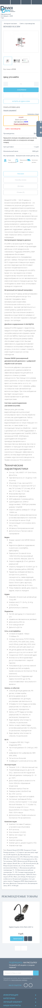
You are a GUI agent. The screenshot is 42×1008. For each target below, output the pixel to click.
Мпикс (15, 868)
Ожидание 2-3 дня (30, 850)
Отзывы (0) (20, 192)
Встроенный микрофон (20, 879)
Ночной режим (31, 863)
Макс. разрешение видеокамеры (14, 874)
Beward (9, 850)
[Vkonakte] (30, 985)
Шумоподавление (31, 881)
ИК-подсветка (12, 854)
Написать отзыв (33, 114)
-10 (16, 870)
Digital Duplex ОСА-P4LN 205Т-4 (21, 927)
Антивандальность (27, 859)
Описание (20, 174)
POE (4, 859)
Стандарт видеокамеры (25, 872)
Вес (19, 863)
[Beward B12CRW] (21, 41)
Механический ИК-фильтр (26, 861)
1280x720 (29, 874)
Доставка (20, 186)
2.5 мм (23, 866)
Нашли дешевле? (9, 110)
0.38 (24, 863)
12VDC (18, 859)
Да (19, 854)
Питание (13, 859)
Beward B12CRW (18, 850)
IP (34, 872)
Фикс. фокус (34, 857)
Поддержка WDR (18, 881)
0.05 (21, 857)
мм (19, 866)
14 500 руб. (15, 885)
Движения (13, 883)
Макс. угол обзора (19, 877)
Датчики (6, 883)
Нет (8, 859)
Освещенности (22, 883)
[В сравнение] (30, 938)
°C (13, 870)
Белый (15, 863)
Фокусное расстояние (10, 866)
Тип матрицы (7, 861)
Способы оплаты (20, 180)
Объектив (26, 857)
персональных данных (19, 980)
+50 (16, 872)
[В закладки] (26, 938)
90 (27, 877)
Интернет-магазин (10, 23)
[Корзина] (38, 11)
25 (7, 854)
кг (21, 863)
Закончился (17, 939)
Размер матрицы (9, 852)
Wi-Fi (9, 885)
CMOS (15, 861)
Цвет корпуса (7, 863)
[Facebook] (26, 985)
